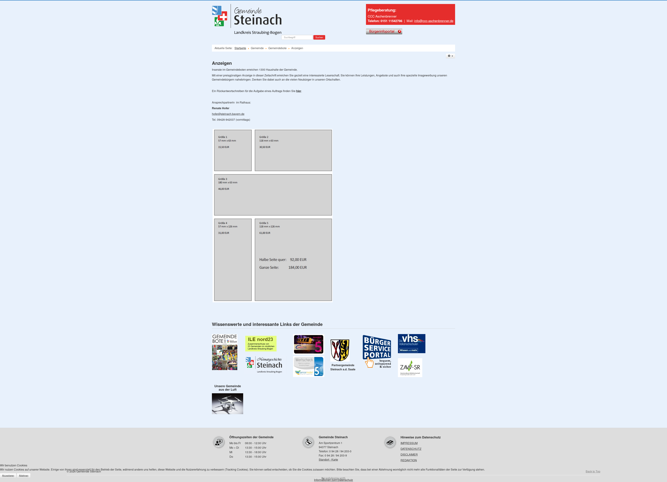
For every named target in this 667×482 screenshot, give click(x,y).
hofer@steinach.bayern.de (228, 114)
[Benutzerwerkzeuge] (450, 56)
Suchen (319, 37)
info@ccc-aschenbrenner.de (433, 20)
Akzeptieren (8, 475)
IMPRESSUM (409, 443)
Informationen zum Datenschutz (333, 480)
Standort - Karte (328, 460)
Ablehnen (23, 475)
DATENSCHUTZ (411, 449)
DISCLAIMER (409, 454)
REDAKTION (409, 460)
